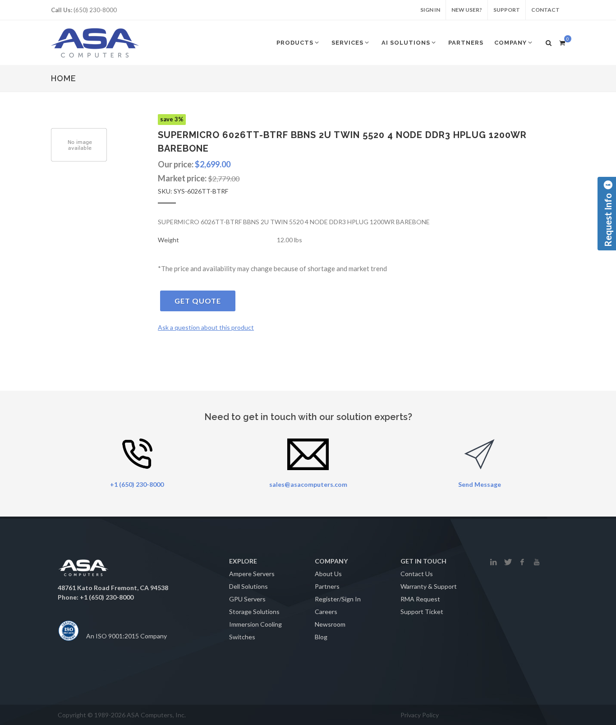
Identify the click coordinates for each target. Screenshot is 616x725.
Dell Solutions (248, 586)
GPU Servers (247, 599)
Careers (326, 611)
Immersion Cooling (255, 624)
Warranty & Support (428, 586)
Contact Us (416, 573)
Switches (242, 637)
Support (506, 9)
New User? (466, 9)
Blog (321, 637)
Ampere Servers (252, 573)
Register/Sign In (338, 599)
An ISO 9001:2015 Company (126, 636)
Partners (327, 586)
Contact (545, 9)
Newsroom (330, 624)
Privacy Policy (419, 715)
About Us (328, 573)
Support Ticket (421, 611)
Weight (168, 240)
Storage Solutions (254, 611)
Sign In (430, 9)
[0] (562, 41)
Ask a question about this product (206, 327)
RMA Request (420, 599)
